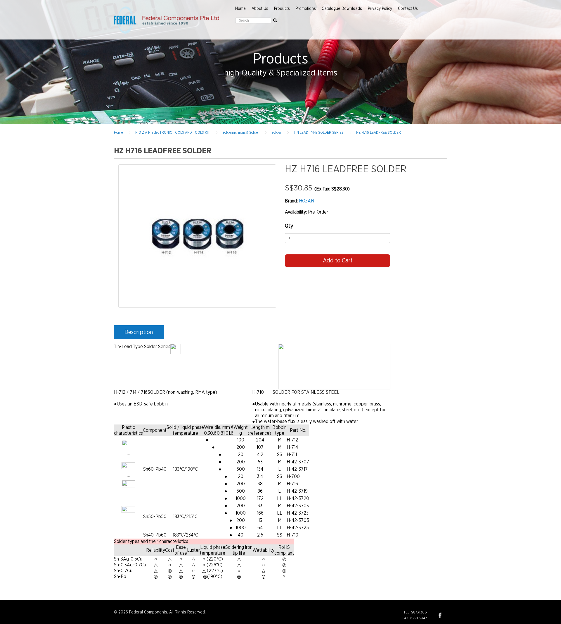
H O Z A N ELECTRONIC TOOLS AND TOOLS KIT (172, 132)
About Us (260, 9)
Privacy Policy (380, 9)
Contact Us (408, 9)
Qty (289, 226)
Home (240, 9)
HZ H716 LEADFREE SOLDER (378, 132)
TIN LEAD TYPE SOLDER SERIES (319, 132)
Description (138, 332)
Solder (276, 132)
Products (282, 9)
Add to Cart (337, 261)
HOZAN (306, 201)
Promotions (306, 9)
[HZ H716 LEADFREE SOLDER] (197, 236)
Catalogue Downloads (342, 9)
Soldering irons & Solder (240, 132)
